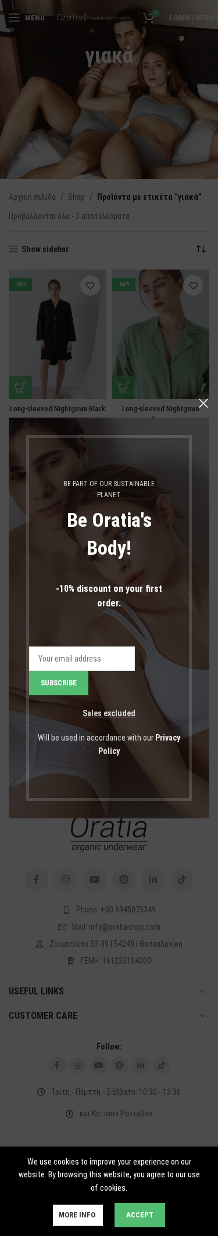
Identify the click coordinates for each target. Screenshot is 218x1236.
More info (78, 1214)
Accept (139, 1214)
